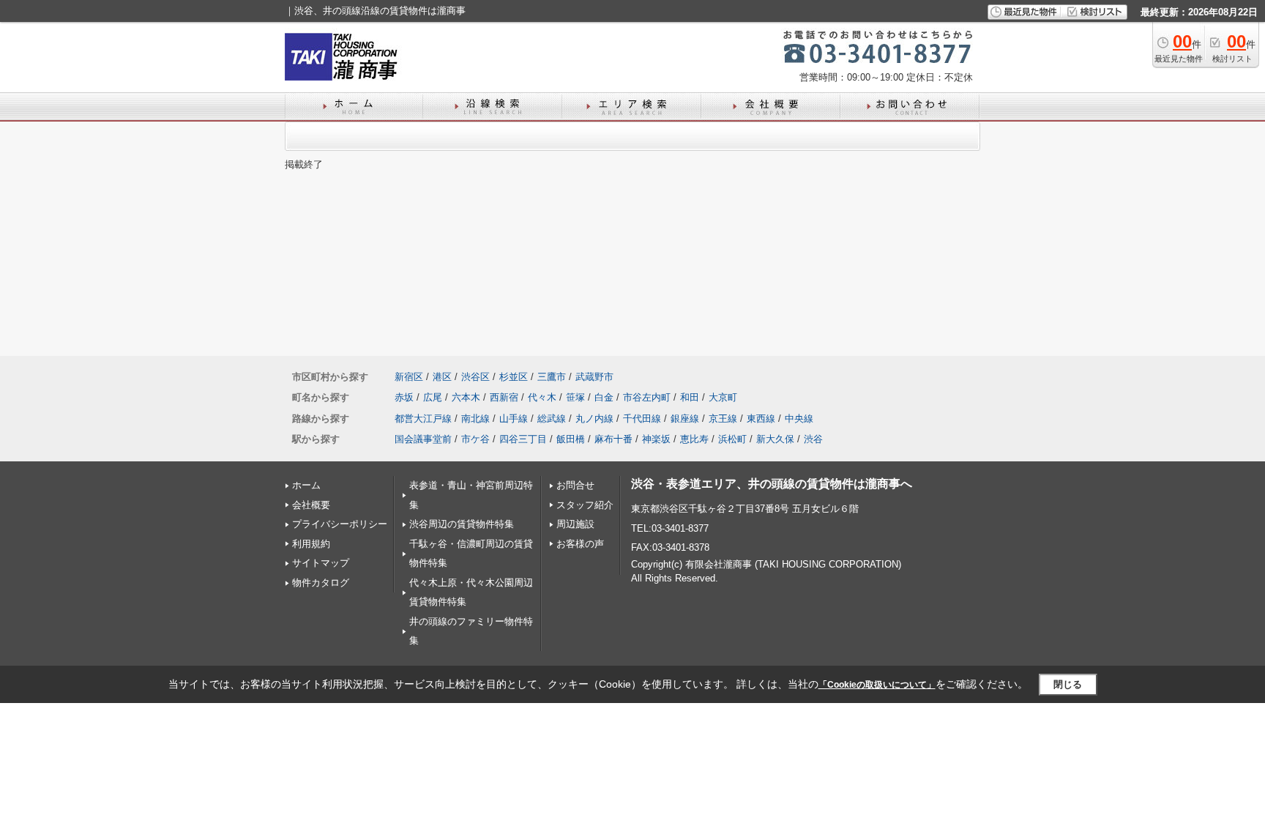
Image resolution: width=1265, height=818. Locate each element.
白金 (603, 397)
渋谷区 (475, 376)
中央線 (799, 418)
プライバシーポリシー (339, 523)
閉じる (1067, 684)
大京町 (723, 397)
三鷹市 (551, 376)
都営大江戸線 (423, 418)
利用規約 (311, 543)
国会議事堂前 (423, 439)
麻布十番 (613, 439)
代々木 (542, 397)
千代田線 (642, 418)
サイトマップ (320, 562)
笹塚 (575, 397)
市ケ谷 (475, 439)
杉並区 (513, 376)
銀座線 (685, 418)
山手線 (513, 418)
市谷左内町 (647, 397)
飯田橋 (570, 439)
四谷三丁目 (523, 439)
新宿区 (409, 376)
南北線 (475, 418)
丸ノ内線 (594, 418)
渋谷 (813, 439)
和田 (689, 397)
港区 (442, 376)
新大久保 (775, 439)
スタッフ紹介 (584, 504)
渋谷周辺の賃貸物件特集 (461, 523)
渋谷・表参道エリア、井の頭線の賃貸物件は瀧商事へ (771, 483)
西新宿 (504, 397)
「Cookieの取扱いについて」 (877, 685)
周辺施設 (575, 523)
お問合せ (575, 485)
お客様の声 (580, 543)
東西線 (761, 418)
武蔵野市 (594, 376)
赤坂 (404, 397)
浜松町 (732, 439)
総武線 (551, 418)
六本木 (466, 397)
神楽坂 (656, 439)
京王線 (723, 418)
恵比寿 (694, 439)
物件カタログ (320, 582)
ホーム (306, 485)
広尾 (432, 397)
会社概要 (311, 504)
